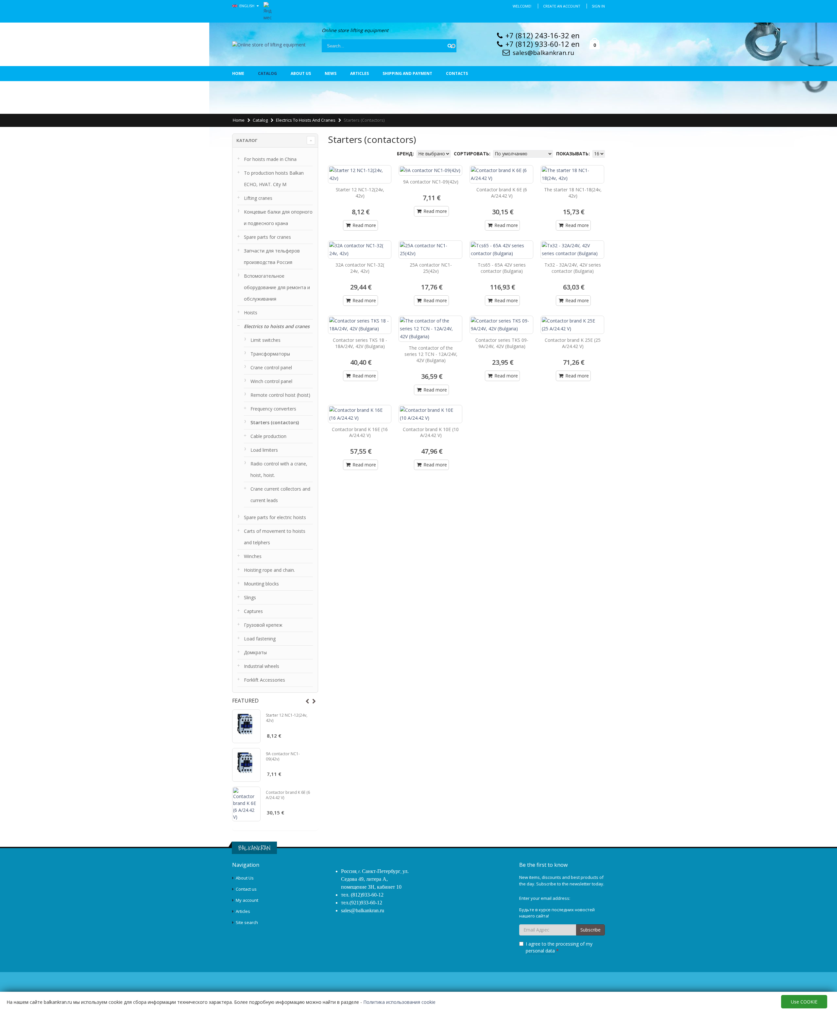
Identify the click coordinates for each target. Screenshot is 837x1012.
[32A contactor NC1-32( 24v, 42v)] (359, 249)
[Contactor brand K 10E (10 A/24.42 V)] (430, 414)
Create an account (561, 6)
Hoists (250, 312)
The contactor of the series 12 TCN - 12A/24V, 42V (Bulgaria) (430, 354)
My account (247, 900)
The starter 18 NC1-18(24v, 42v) (573, 192)
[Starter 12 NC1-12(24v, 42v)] (246, 726)
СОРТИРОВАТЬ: (473, 153)
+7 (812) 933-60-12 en (542, 44)
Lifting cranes (258, 198)
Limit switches (265, 340)
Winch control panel (271, 381)
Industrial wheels (261, 666)
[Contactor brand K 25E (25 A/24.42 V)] (572, 325)
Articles (359, 73)
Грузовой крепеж (263, 625)
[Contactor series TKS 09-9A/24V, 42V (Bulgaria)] (501, 325)
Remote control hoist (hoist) (280, 395)
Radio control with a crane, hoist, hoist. (278, 469)
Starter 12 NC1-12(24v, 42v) (286, 717)
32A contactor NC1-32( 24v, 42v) (359, 268)
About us (301, 73)
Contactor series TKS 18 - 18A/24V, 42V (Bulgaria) (360, 343)
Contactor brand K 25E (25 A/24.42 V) (573, 343)
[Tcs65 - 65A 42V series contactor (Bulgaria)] (501, 249)
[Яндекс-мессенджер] (268, 11)
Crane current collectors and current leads (280, 494)
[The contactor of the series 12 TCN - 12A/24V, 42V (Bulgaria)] (430, 328)
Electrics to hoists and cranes (305, 120)
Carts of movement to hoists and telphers (274, 537)
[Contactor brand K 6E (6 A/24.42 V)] (246, 804)
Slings (250, 597)
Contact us (246, 889)
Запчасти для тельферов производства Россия (272, 256)
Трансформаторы (270, 354)
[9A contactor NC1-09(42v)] (246, 765)
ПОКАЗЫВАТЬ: (573, 153)
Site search (247, 922)
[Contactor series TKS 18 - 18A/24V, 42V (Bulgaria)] (359, 325)
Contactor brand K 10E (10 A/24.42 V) (431, 432)
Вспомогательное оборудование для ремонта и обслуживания (277, 287)
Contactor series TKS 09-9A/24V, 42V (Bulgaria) (501, 343)
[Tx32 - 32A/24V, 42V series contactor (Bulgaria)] (572, 249)
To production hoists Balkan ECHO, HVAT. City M (274, 178)
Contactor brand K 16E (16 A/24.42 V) (360, 432)
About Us (245, 878)
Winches (253, 556)
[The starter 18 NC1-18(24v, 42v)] (572, 174)
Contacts (457, 73)
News (330, 73)
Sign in (598, 6)
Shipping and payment (407, 73)
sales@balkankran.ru (543, 52)
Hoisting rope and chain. (269, 570)
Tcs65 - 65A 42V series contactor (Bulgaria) (502, 268)
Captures (253, 611)
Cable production (268, 436)
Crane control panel (271, 367)
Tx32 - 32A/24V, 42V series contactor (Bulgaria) (572, 268)
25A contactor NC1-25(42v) (431, 268)
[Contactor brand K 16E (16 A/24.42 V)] (359, 414)
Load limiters (264, 450)
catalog (267, 73)
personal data (540, 951)
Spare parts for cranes (267, 237)
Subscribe (590, 930)
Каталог (247, 140)
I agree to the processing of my (559, 947)
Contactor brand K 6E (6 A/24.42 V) (288, 795)
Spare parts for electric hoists (275, 517)
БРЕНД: (406, 153)
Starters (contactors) (274, 422)
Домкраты (255, 652)
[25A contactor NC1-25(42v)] (430, 249)
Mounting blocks (261, 584)
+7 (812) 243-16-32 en (542, 35)
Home (238, 73)
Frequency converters (273, 409)
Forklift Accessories (264, 680)
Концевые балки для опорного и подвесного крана (278, 217)
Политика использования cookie (399, 1002)
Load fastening (260, 639)
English (247, 5)
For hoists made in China (270, 159)
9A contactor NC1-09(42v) (283, 756)
